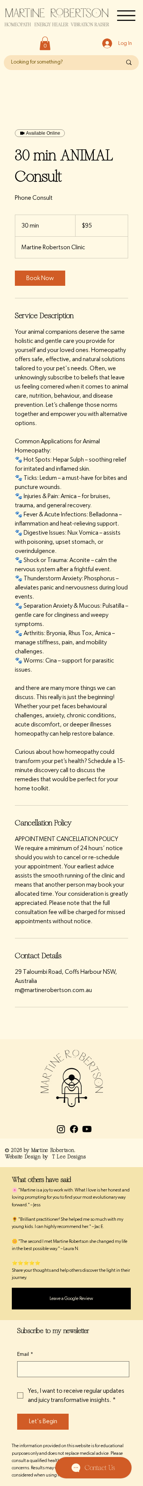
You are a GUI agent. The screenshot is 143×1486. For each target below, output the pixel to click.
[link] (40, 278)
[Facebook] (74, 1129)
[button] (45, 43)
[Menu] (126, 15)
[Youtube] (87, 1129)
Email (25, 1354)
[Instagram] (61, 1129)
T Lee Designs (69, 1156)
